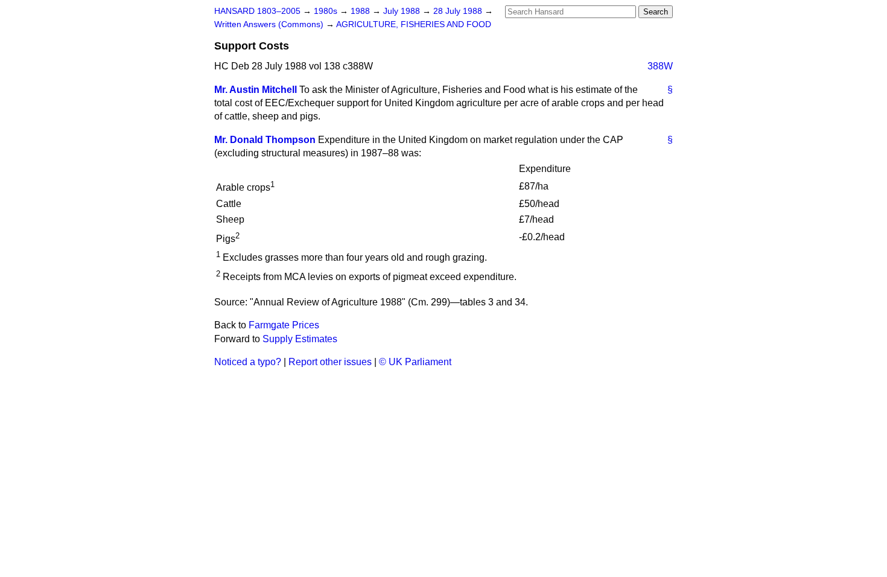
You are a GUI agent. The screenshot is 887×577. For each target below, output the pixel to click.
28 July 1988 (459, 11)
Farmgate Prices (284, 325)
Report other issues (330, 362)
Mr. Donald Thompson (265, 140)
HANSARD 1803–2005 (257, 11)
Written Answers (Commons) (270, 24)
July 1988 (402, 11)
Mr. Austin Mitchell (255, 89)
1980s (327, 11)
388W (660, 66)
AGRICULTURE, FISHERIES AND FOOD (413, 24)
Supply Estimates (299, 339)
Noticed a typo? (247, 362)
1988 (361, 11)
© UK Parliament (415, 362)
